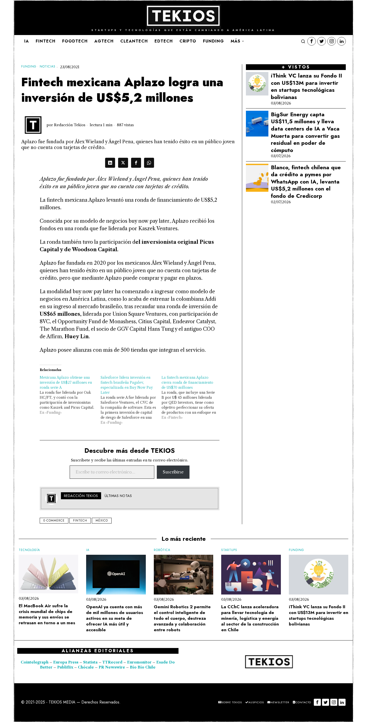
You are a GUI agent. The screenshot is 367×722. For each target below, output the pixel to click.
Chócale (86, 667)
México (102, 520)
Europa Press (65, 662)
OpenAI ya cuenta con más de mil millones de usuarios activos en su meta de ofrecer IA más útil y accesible (114, 618)
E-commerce (54, 520)
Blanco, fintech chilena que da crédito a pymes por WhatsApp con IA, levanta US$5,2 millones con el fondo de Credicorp (306, 182)
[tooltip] (311, 41)
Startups (229, 550)
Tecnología (29, 550)
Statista (91, 662)
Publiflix (65, 667)
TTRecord (112, 662)
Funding (28, 66)
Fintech (80, 520)
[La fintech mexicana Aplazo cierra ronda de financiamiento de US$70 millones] (192, 397)
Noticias (47, 66)
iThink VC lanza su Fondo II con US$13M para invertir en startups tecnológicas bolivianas (306, 86)
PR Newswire (112, 667)
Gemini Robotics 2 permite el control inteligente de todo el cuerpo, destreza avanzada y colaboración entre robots (182, 618)
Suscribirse (173, 472)
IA (87, 550)
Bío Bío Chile (143, 667)
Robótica (162, 550)
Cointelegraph (34, 662)
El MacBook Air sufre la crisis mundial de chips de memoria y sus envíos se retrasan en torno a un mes (47, 614)
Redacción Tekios (69, 125)
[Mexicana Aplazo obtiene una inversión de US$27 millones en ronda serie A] (70, 395)
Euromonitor (140, 662)
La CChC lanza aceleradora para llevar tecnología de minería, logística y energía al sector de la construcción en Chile (250, 618)
